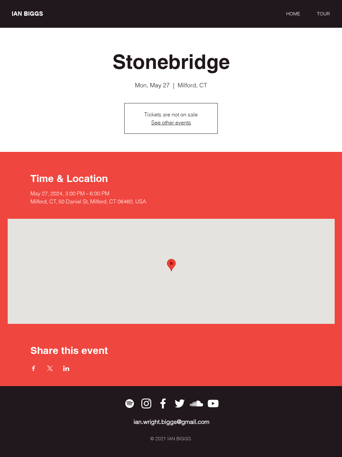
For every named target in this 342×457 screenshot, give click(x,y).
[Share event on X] (50, 368)
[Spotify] (129, 403)
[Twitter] (179, 403)
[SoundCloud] (196, 403)
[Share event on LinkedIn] (66, 368)
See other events (171, 122)
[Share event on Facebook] (33, 368)
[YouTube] (213, 403)
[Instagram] (146, 403)
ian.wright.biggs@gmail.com (171, 422)
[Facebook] (163, 403)
